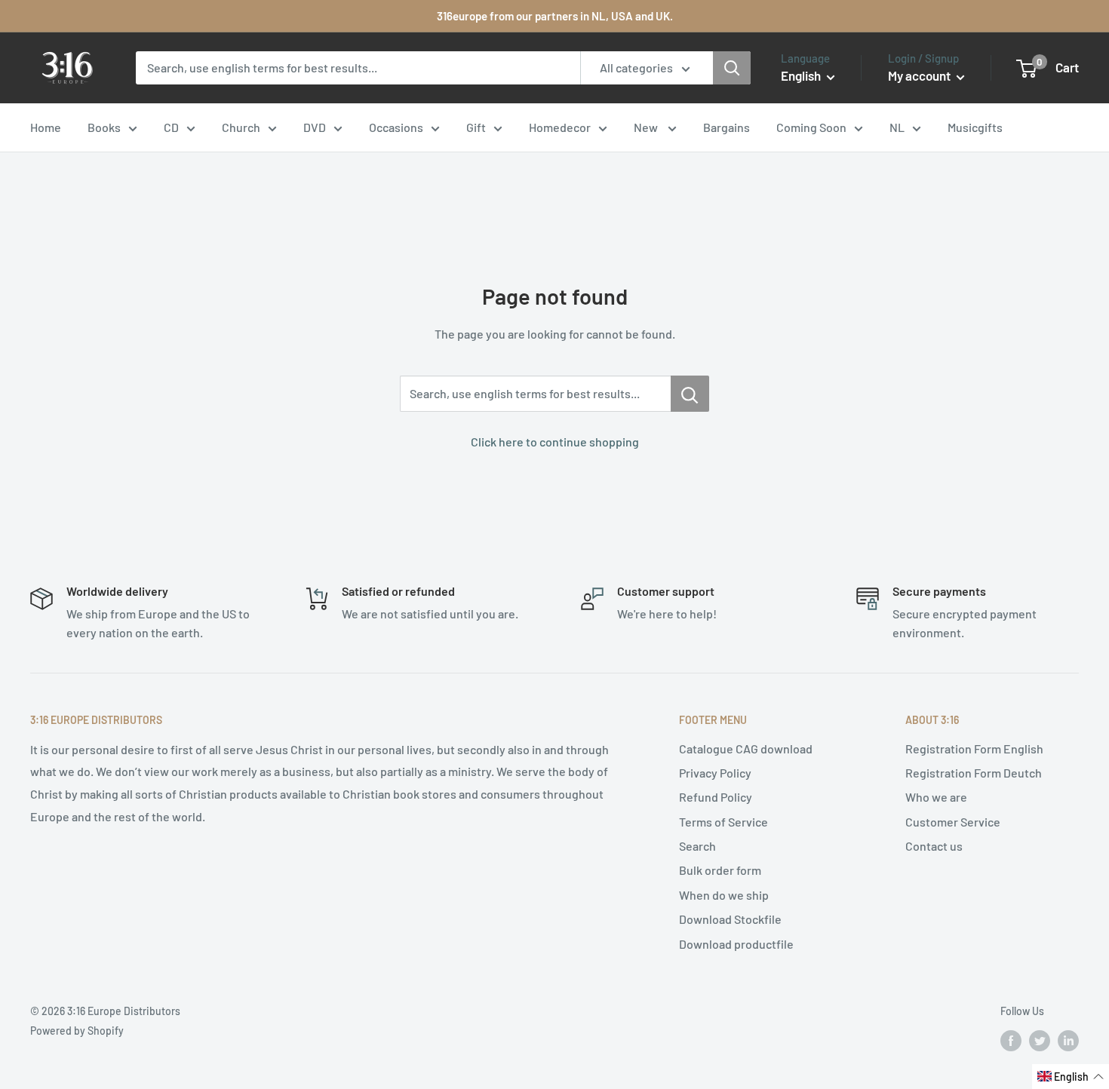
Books (104, 127)
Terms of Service (723, 821)
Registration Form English (974, 748)
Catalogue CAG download (746, 748)
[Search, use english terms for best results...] (690, 394)
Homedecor (560, 127)
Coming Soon (811, 127)
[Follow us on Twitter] (1039, 1040)
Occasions (396, 127)
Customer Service (952, 821)
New (647, 127)
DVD (314, 127)
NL (897, 127)
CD (171, 127)
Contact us (934, 846)
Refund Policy (715, 797)
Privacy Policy (715, 772)
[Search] (732, 67)
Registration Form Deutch (973, 772)
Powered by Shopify (77, 1030)
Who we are (936, 797)
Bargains (726, 127)
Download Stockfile (730, 919)
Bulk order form (720, 870)
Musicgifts (975, 127)
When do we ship (724, 895)
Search (697, 846)
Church (241, 127)
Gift (476, 127)
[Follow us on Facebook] (1010, 1040)
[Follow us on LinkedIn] (1068, 1040)
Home (45, 127)
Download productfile (736, 944)
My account (920, 75)
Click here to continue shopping (555, 441)
